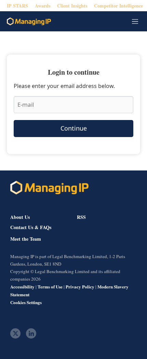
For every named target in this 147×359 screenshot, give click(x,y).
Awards (42, 5)
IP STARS (17, 5)
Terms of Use (50, 286)
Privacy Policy (80, 286)
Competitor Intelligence (118, 5)
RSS (81, 217)
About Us (20, 217)
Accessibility (22, 286)
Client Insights (72, 5)
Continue (74, 128)
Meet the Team (25, 239)
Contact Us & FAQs (30, 227)
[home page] (29, 21)
